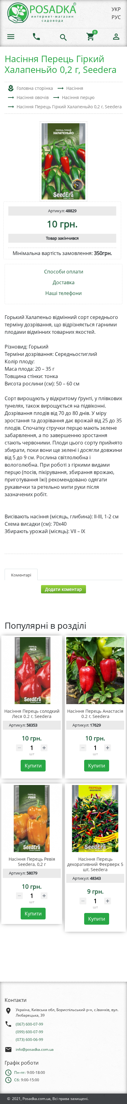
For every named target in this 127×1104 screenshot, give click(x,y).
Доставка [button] (64, 282)
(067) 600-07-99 (29, 1024)
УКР (116, 9)
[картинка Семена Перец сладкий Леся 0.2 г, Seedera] (32, 670)
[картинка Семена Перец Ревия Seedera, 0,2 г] (32, 818)
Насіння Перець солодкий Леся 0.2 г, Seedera (31, 713)
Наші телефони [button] (63, 293)
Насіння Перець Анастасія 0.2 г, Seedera (95, 713)
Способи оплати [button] (63, 272)
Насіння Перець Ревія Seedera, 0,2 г (32, 861)
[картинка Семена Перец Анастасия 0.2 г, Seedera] (95, 670)
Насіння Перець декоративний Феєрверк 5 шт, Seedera (95, 864)
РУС (116, 17)
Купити (33, 765)
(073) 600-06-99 (29, 1039)
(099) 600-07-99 (29, 1031)
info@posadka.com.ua (35, 1049)
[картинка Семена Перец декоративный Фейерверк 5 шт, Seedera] (95, 818)
